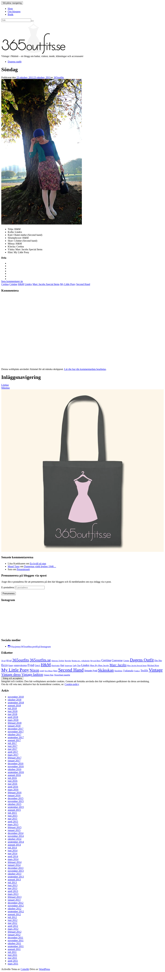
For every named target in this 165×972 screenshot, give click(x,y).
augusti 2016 (14, 775)
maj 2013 (12, 888)
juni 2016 (12, 781)
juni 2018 (12, 711)
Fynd (31, 665)
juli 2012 (12, 917)
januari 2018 (14, 725)
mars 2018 (13, 720)
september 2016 (16, 772)
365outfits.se (40, 660)
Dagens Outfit (142, 659)
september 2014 (16, 841)
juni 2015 (12, 815)
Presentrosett (23, 569)
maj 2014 (12, 853)
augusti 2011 (14, 949)
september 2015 (16, 807)
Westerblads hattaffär (62, 675)
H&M (21, 284)
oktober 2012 (14, 908)
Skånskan (106, 670)
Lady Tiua (77, 665)
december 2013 (15, 868)
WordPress (44, 969)
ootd (42, 670)
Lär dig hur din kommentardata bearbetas (85, 369)
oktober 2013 (14, 873)
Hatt (62, 665)
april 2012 (13, 926)
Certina (5, 284)
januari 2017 (14, 760)
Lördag (5, 385)
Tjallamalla (128, 670)
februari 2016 (14, 792)
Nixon (34, 670)
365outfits (59, 77)
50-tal (3, 661)
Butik (10, 14)
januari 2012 (14, 934)
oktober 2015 (14, 804)
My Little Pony (68, 284)
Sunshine (118, 670)
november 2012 (16, 905)
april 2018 (13, 717)
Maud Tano (13, 566)
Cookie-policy (72, 684)
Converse (117, 660)
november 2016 (16, 766)
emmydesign (20, 665)
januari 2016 (14, 795)
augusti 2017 (14, 740)
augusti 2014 (14, 844)
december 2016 (15, 763)
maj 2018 (12, 714)
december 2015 (15, 798)
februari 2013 (14, 897)
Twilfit (144, 670)
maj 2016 (12, 783)
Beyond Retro (95, 661)
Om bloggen (14, 11)
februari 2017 (14, 757)
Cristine (13, 284)
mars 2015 (13, 824)
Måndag (5, 387)
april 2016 (13, 786)
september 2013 (16, 876)
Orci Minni (48, 671)
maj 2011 (12, 958)
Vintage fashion (32, 674)
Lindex (28, 284)
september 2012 (16, 911)
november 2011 (16, 940)
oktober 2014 (14, 839)
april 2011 (13, 960)
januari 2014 (14, 865)
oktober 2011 (14, 943)
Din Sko (158, 660)
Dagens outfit (14, 61)
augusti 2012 (14, 914)
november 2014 (16, 836)
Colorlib (25, 969)
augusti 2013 (14, 879)
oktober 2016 (14, 769)
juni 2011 (12, 955)
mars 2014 (13, 859)
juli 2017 (12, 743)
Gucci (37, 665)
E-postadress (8, 587)
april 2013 (13, 891)
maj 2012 (12, 923)
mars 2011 (13, 963)
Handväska (55, 665)
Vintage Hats (48, 675)
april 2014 (13, 856)
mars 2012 (13, 929)
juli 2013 (12, 882)
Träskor (137, 671)
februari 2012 (14, 931)
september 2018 (16, 702)
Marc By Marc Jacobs (99, 665)
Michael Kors (153, 665)
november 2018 (16, 696)
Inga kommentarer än (12, 281)
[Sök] (32, 20)
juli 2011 (12, 952)
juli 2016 (12, 778)
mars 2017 (13, 754)
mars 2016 (13, 789)
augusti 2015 (14, 810)
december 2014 (15, 833)
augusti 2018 (14, 705)
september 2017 (16, 737)
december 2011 (15, 937)
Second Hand (83, 284)
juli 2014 (12, 847)
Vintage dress (11, 674)
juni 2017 (12, 746)
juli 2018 (12, 708)
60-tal (9, 660)
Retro (55, 671)
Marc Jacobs (118, 665)
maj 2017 (12, 749)
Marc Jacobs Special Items (46, 284)
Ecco (4, 665)
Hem (10, 8)
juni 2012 (12, 920)
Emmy (10, 665)
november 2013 (16, 870)
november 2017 (16, 731)
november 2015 (16, 801)
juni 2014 (12, 850)
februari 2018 (14, 723)
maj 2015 (12, 818)
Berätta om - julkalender (81, 661)
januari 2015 (14, 830)
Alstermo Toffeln (57, 661)
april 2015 (13, 821)
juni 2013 (12, 885)
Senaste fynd (90, 670)
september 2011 (16, 946)
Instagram (68, 665)
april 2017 (13, 752)
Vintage (156, 669)
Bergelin (68, 661)
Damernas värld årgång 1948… (40, 566)
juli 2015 (12, 812)
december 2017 (15, 728)
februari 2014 (14, 862)
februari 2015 (14, 827)
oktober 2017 (14, 734)
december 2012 (15, 902)
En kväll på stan (38, 563)
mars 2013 (13, 894)
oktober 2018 (14, 699)
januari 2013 (14, 900)
